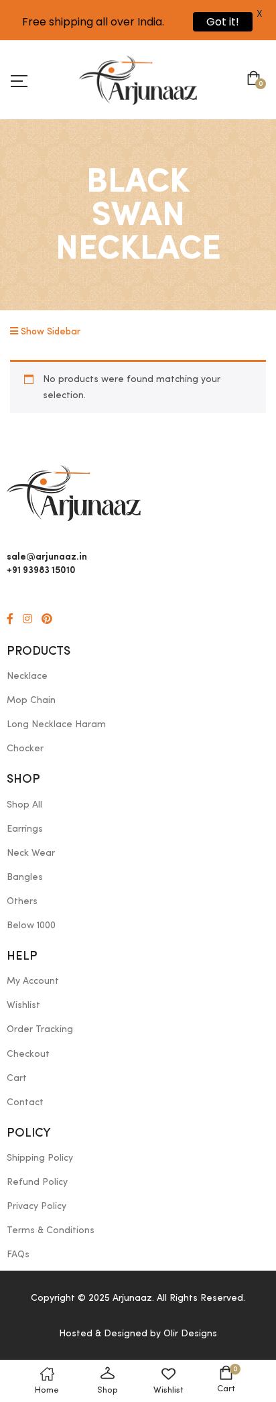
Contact (25, 1102)
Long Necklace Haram (56, 724)
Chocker (25, 748)
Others (22, 901)
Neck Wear (31, 853)
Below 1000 (31, 925)
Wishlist (23, 1005)
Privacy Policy (36, 1206)
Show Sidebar (49, 331)
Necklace (27, 676)
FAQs (18, 1254)
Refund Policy (37, 1182)
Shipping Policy (40, 1158)
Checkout (28, 1054)
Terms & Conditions (50, 1230)
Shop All (24, 805)
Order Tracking (40, 1029)
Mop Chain (31, 700)
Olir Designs (190, 1333)
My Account (33, 981)
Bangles (25, 877)
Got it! (222, 21)
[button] (256, 79)
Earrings (25, 829)
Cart (17, 1078)
